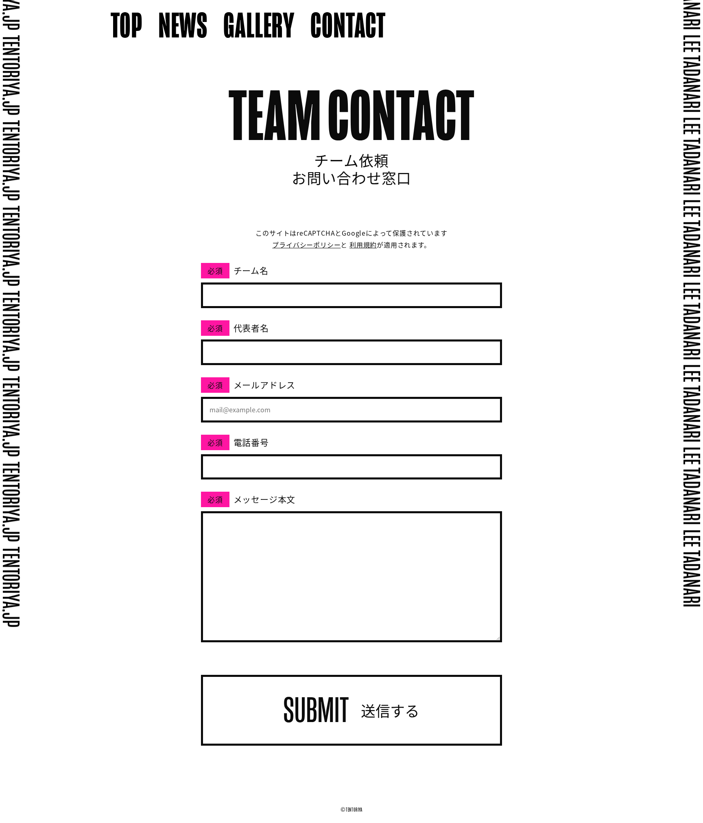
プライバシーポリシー (306, 245)
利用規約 (363, 245)
